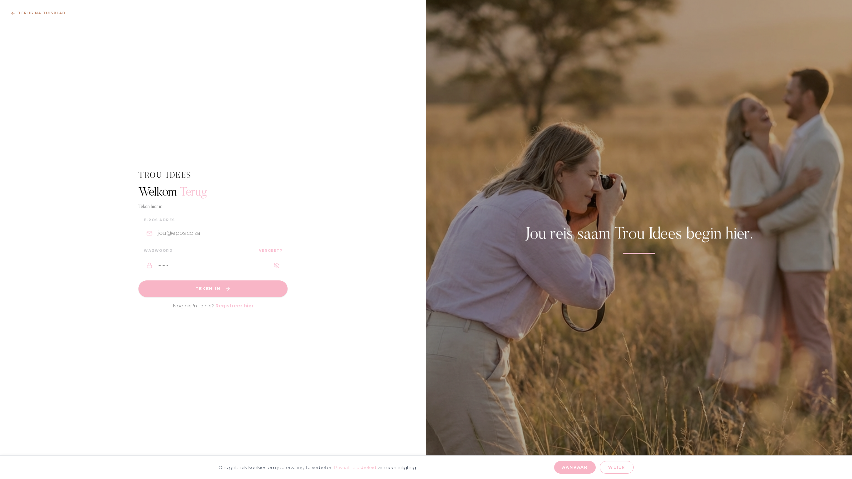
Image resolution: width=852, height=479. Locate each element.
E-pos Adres (159, 220)
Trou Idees (165, 176)
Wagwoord (158, 250)
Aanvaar (575, 467)
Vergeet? (270, 250)
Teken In (207, 288)
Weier (616, 467)
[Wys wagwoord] (277, 265)
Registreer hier (234, 306)
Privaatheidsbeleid (355, 467)
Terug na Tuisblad (42, 13)
